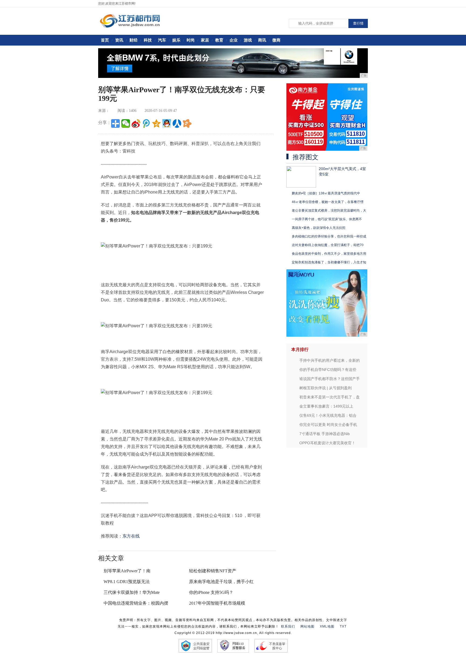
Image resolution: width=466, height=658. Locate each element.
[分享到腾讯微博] (146, 123)
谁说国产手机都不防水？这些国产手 (329, 379)
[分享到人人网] (177, 123)
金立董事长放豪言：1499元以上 (326, 406)
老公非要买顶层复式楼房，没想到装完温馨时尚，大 (329, 210)
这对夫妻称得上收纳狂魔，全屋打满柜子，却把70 (328, 245)
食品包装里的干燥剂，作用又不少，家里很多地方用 (329, 254)
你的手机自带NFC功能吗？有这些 (327, 369)
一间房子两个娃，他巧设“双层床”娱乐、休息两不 (327, 219)
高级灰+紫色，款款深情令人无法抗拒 (318, 228)
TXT (343, 626)
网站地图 (307, 626)
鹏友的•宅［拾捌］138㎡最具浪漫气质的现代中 (326, 193)
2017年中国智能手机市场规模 (217, 603)
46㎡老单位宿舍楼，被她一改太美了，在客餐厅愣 (328, 202)
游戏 (248, 40)
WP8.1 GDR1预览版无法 (127, 581)
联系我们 (288, 626)
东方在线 (131, 536)
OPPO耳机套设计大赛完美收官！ (327, 443)
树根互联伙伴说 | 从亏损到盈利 (325, 388)
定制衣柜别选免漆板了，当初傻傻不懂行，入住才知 (329, 262)
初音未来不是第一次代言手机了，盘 (329, 397)
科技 (148, 40)
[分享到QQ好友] (166, 123)
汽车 (162, 40)
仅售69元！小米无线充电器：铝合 (328, 415)
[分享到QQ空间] (156, 123)
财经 (133, 40)
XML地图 (327, 626)
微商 (276, 40)
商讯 (262, 40)
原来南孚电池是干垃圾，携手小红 (221, 581)
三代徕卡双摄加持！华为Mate (132, 592)
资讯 (119, 40)
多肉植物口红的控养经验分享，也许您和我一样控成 (329, 236)
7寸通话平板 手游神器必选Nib (324, 434)
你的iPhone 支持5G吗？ (211, 592)
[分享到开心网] (187, 123)
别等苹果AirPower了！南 (127, 571)
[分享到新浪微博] (136, 123)
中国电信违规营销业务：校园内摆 (136, 603)
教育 (219, 40)
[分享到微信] (125, 123)
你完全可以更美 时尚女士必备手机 (328, 424)
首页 (105, 40)
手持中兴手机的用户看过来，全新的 (329, 360)
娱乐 (176, 40)
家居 (205, 40)
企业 (233, 40)
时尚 (191, 40)
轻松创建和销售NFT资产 (212, 571)
